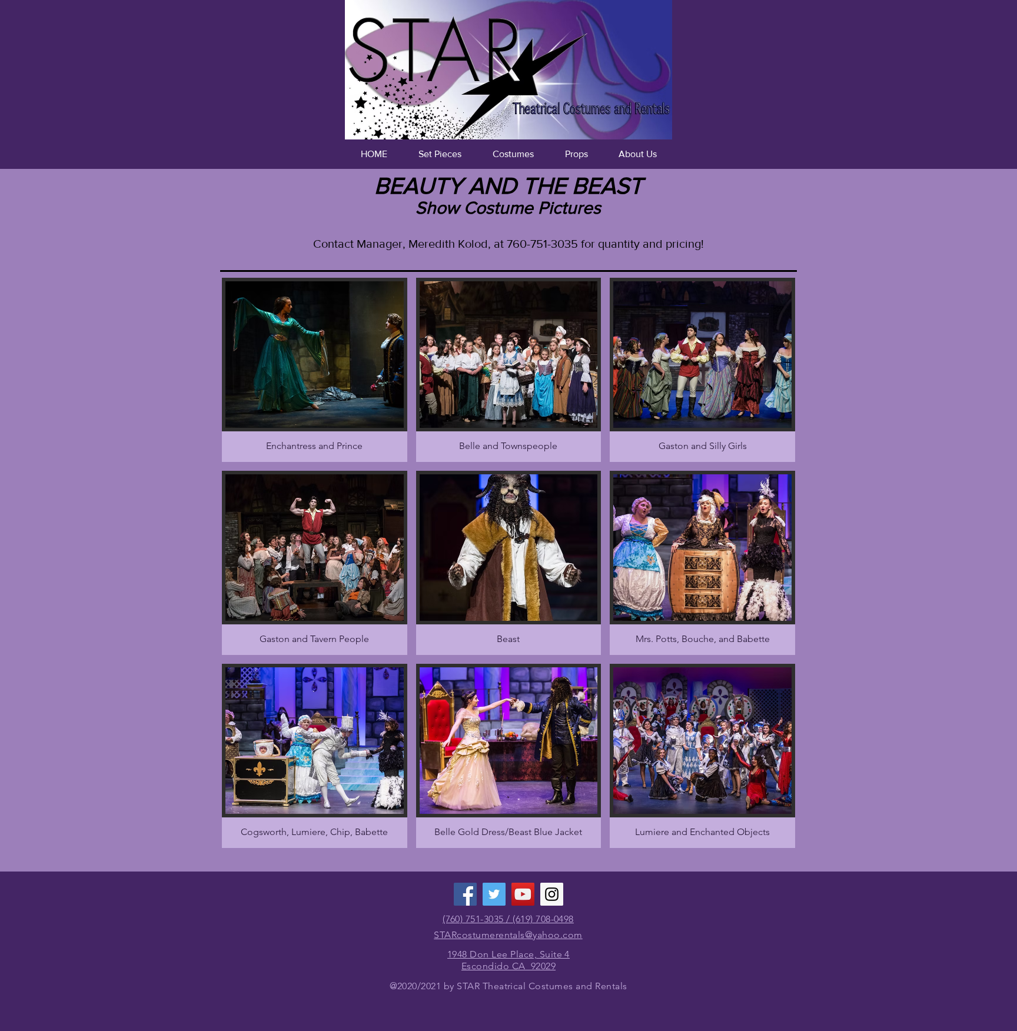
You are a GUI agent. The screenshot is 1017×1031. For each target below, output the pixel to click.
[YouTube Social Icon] (522, 894)
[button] (440, 154)
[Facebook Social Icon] (465, 894)
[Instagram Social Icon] (551, 894)
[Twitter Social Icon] (494, 894)
